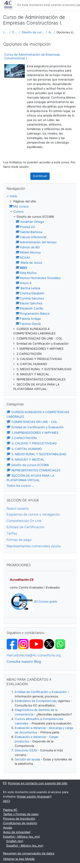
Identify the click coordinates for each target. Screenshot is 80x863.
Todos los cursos (19, 486)
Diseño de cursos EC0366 (33, 32)
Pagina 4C (10, 810)
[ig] (23, 644)
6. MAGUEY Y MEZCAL (27, 459)
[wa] (60, 644)
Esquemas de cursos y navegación (33, 514)
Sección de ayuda (27, 759)
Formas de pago (19, 540)
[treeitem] (40, 292)
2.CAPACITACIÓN (24, 438)
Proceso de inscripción (19, 818)
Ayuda (7, 827)
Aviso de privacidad (16, 832)
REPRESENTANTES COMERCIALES (35, 470)
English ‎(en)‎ (14, 841)
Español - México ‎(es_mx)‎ (21, 836)
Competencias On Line (24, 521)
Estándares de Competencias (36, 701)
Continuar (40, 176)
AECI (50, 32)
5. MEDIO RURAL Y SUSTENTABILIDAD (38, 454)
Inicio (5, 32)
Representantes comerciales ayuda (34, 546)
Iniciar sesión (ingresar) (34, 796)
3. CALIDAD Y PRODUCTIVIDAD (34, 443)
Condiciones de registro (20, 823)
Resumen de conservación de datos (28, 853)
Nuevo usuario (18, 508)
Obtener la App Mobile (19, 859)
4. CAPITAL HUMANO (26, 449)
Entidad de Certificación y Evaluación (37, 427)
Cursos (15, 32)
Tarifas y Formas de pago (21, 814)
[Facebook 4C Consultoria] (12, 644)
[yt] (41, 644)
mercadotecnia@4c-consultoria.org (34, 655)
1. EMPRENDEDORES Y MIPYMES (34, 433)
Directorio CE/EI (26, 750)
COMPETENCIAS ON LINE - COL (34, 422)
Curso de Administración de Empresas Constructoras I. (32, 56)
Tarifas (12, 533)
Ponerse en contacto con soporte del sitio (37, 783)
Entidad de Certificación (25, 527)
